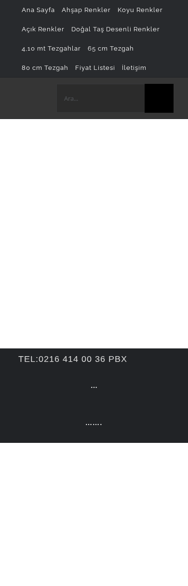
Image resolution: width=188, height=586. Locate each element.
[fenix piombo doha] (50, 154)
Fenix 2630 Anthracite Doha (60, 212)
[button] (156, 67)
